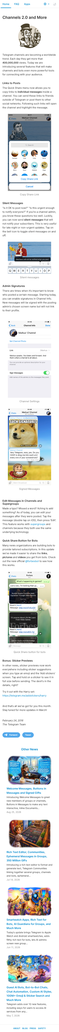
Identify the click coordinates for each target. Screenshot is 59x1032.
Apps (27, 4)
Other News (29, 749)
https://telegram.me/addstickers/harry (24, 695)
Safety (42, 1028)
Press (33, 1028)
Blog (25, 1028)
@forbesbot (32, 561)
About (16, 1028)
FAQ (16, 4)
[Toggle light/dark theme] (54, 4)
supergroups (37, 524)
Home (5, 4)
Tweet (28, 735)
